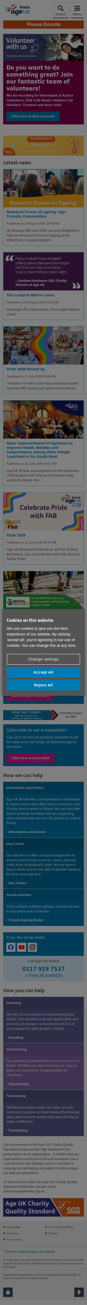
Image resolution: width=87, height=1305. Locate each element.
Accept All (43, 672)
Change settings (43, 659)
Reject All (43, 685)
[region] (43, 652)
